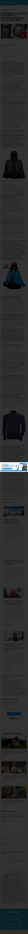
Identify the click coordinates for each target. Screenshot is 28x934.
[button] (26, 464)
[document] (14, 467)
